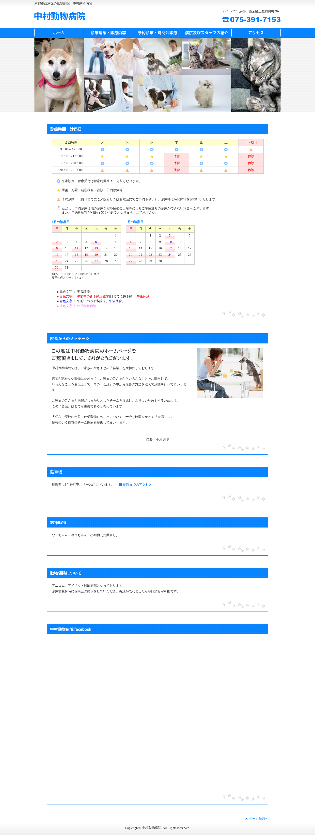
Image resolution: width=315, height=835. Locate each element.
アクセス (256, 33)
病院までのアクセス (137, 484)
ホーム (59, 33)
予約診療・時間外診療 (157, 33)
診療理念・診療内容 (108, 33)
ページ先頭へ (258, 818)
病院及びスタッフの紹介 (206, 33)
